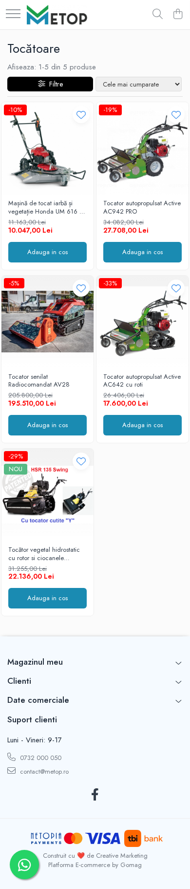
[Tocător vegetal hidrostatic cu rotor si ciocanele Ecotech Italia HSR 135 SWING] (47, 495)
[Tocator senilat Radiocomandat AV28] (47, 322)
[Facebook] (95, 795)
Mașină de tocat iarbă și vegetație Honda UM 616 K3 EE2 (47, 207)
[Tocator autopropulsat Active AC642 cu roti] (142, 322)
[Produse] (13, 14)
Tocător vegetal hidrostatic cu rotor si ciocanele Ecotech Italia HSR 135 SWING (44, 554)
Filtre (54, 84)
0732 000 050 (39, 757)
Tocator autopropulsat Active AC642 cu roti (142, 381)
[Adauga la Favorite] (81, 114)
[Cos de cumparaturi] (177, 15)
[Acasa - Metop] (57, 14)
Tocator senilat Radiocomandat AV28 (39, 381)
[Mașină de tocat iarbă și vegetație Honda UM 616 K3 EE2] (47, 148)
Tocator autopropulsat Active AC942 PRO (142, 207)
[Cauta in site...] (157, 15)
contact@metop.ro (43, 771)
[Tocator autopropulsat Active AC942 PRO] (142, 148)
